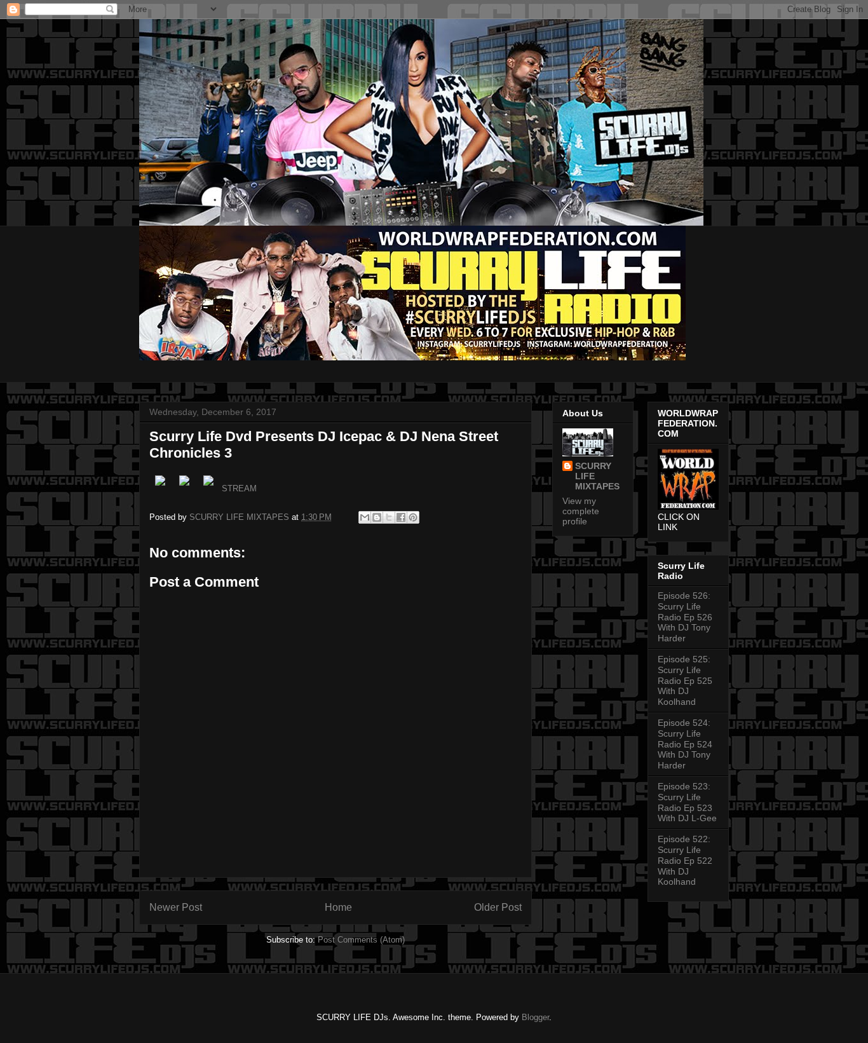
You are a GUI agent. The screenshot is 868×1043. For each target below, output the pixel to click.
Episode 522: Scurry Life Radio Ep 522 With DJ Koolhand (685, 860)
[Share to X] (389, 517)
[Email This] (364, 517)
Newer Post (175, 907)
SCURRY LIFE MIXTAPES (597, 476)
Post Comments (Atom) (361, 939)
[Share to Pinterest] (413, 517)
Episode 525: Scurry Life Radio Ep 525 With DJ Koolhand (685, 680)
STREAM (239, 488)
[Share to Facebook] (401, 517)
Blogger (535, 1017)
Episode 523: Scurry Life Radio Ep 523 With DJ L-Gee (687, 802)
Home (338, 907)
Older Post (498, 907)
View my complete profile (580, 511)
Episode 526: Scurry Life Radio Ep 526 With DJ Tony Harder (685, 616)
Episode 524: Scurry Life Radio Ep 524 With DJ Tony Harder (685, 744)
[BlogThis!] (376, 517)
